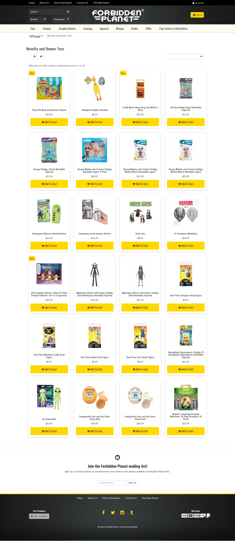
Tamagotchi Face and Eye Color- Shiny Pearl (140, 417)
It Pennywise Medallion (186, 233)
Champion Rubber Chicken (95, 109)
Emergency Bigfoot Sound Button (49, 233)
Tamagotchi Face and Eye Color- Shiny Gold (95, 417)
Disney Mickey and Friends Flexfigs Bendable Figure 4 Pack (95, 170)
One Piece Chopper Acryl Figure (186, 295)
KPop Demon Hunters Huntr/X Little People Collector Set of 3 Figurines (49, 294)
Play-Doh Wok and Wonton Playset (49, 109)
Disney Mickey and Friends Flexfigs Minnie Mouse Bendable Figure (186, 170)
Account (199, 2)
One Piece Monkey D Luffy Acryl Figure (49, 356)
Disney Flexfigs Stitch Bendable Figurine (49, 170)
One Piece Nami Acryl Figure (95, 357)
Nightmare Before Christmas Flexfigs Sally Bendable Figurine (140, 294)
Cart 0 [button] (198, 14)
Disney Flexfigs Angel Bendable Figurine (186, 108)
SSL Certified (40, 516)
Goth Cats (140, 233)
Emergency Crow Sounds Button (95, 233)
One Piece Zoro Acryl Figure (140, 357)
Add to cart (50, 122)
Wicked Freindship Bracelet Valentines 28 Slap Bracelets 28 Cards (186, 416)
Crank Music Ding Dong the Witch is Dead (140, 108)
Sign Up (132, 482)
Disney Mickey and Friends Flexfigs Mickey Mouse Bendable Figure (140, 170)
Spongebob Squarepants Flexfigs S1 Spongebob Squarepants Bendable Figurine (186, 354)
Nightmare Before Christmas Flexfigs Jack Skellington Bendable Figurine (94, 294)
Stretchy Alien (49, 419)
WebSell (133, 527)
